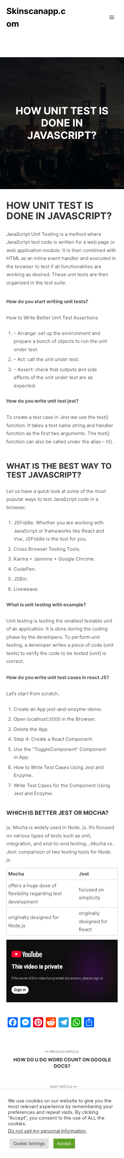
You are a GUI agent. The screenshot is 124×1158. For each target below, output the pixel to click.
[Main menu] (112, 17)
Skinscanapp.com (35, 17)
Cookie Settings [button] (29, 1143)
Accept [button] (64, 1143)
